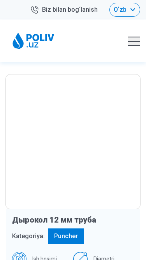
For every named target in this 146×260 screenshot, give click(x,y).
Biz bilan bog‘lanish (70, 9)
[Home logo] (33, 40)
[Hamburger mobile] (134, 41)
